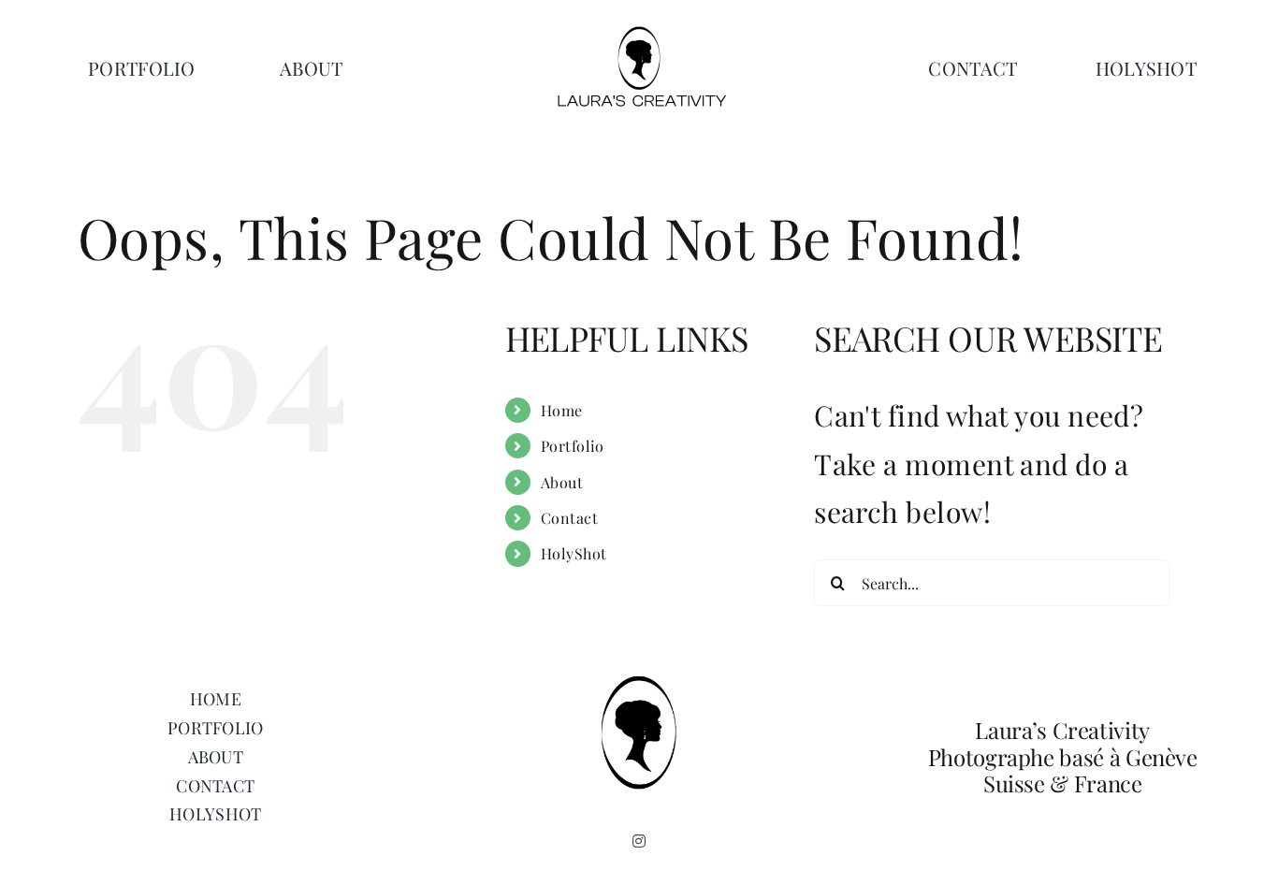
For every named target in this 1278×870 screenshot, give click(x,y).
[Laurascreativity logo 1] (639, 32)
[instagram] (639, 841)
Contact (569, 518)
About (562, 482)
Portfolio (572, 446)
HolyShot (574, 553)
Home (562, 410)
